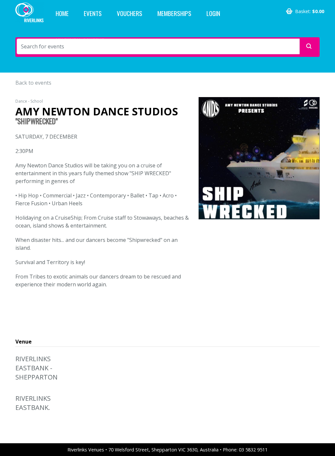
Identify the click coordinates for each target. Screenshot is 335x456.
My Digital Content (80, 40)
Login (213, 13)
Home (62, 13)
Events (93, 13)
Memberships (174, 13)
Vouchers (129, 13)
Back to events (33, 82)
